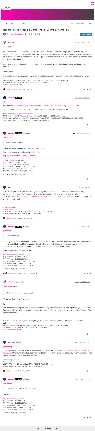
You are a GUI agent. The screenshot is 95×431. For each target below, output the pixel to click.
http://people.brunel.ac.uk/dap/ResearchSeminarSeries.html (32, 196)
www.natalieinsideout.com (12, 84)
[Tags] (24, 23)
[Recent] (12, 23)
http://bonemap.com (10, 160)
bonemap (11, 133)
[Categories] (6, 23)
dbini (9, 187)
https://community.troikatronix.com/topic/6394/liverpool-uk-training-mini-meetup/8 (45, 105)
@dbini (26, 226)
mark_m (11, 42)
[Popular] (18, 23)
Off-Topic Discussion (15, 34)
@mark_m (27, 133)
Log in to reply (86, 34)
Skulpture (11, 98)
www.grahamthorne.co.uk (24, 114)
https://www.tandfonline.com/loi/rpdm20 (19, 156)
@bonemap (19, 282)
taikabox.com (7, 209)
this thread (39, 148)
